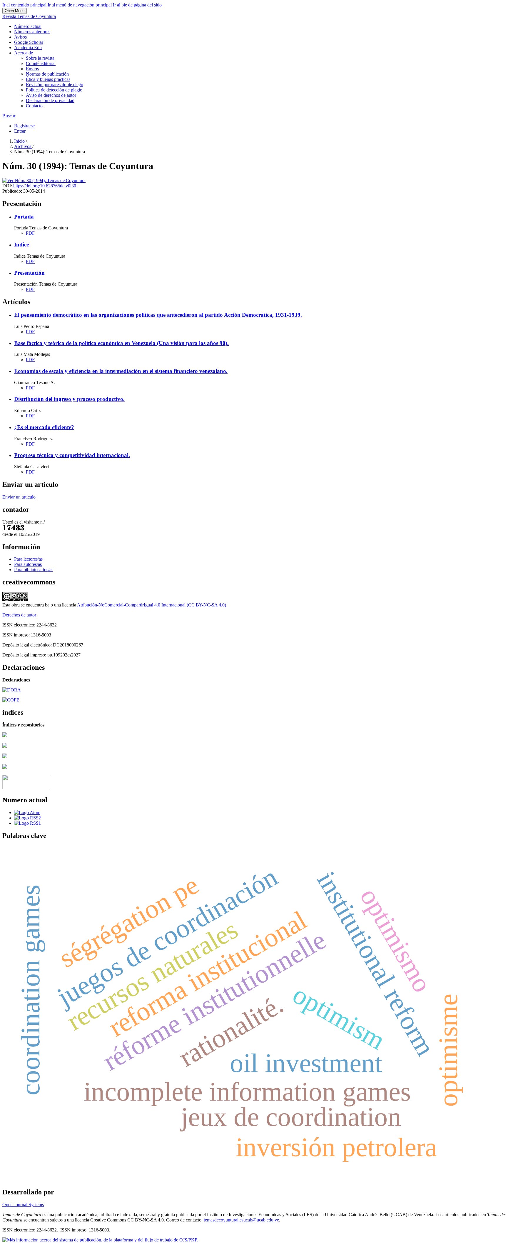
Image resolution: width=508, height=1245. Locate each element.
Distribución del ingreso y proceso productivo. (69, 399)
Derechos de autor (19, 614)
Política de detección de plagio (54, 89)
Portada (24, 217)
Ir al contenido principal (24, 4)
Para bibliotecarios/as (33, 569)
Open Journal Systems (23, 1204)
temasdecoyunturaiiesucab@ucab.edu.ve (241, 1219)
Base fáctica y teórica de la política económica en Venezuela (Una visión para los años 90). (121, 343)
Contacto (34, 105)
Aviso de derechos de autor (51, 95)
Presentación (29, 273)
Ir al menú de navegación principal (80, 4)
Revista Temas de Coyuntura (29, 16)
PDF (30, 233)
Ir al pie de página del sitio (137, 4)
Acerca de (23, 52)
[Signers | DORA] (11, 689)
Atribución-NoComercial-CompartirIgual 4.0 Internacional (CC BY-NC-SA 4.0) (151, 604)
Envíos (32, 68)
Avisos (20, 36)
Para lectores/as (28, 558)
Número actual (27, 26)
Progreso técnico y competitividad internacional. (72, 455)
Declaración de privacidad (50, 100)
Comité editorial (41, 63)
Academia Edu (28, 47)
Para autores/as (28, 564)
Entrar (20, 131)
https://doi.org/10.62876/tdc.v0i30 (44, 185)
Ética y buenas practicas (48, 79)
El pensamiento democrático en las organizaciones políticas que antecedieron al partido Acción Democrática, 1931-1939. (158, 315)
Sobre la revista (40, 58)
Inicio (20, 141)
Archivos (23, 146)
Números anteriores (32, 31)
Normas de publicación (47, 73)
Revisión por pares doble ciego (54, 84)
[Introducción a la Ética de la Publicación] (10, 699)
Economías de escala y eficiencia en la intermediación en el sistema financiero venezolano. (121, 371)
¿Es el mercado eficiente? (44, 427)
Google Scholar (28, 42)
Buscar (8, 115)
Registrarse (24, 125)
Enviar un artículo (19, 496)
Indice (21, 244)
